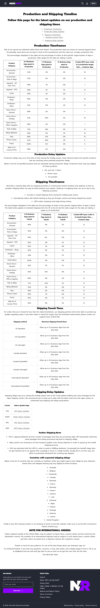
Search (42, 577)
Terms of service (46, 594)
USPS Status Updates (22, 428)
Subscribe (16, 591)
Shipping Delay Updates (54, 40)
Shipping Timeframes (53, 35)
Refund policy (68, 605)
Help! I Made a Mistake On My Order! (51, 587)
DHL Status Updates (21, 422)
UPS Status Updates (21, 411)
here (56, 526)
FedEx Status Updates (21, 417)
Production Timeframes (53, 29)
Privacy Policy (45, 597)
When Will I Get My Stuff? (49, 580)
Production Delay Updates (54, 31)
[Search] (82, 3)
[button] (82, 3)
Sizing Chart (44, 583)
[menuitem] (52, 577)
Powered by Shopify (22, 605)
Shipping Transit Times (54, 37)
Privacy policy (79, 605)
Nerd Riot (12, 605)
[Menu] (5, 3)
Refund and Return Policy (49, 591)
